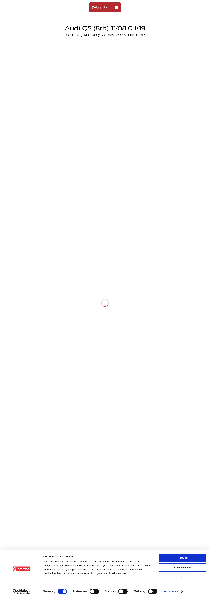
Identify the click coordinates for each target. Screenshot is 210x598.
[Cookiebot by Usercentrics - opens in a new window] (21, 591)
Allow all (183, 557)
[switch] (94, 591)
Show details (170, 591)
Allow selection (182, 567)
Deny (183, 577)
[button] (116, 7)
